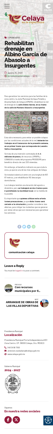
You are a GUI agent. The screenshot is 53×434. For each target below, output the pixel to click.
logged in (19, 270)
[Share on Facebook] (19, 227)
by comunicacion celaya (18, 76)
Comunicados (14, 37)
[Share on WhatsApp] (33, 227)
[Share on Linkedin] (29, 227)
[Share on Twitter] (24, 227)
